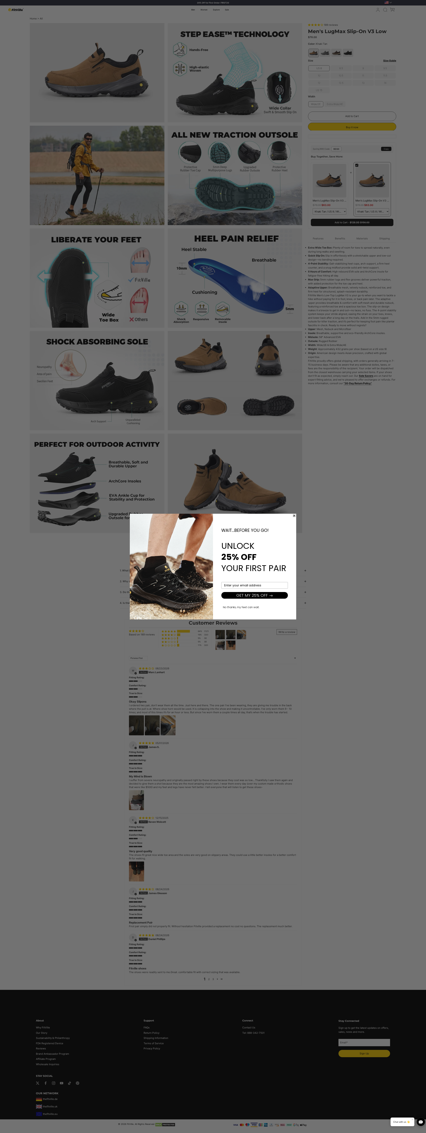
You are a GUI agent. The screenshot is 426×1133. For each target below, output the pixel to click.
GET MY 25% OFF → (254, 595)
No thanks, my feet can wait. (241, 607)
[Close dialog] (294, 516)
